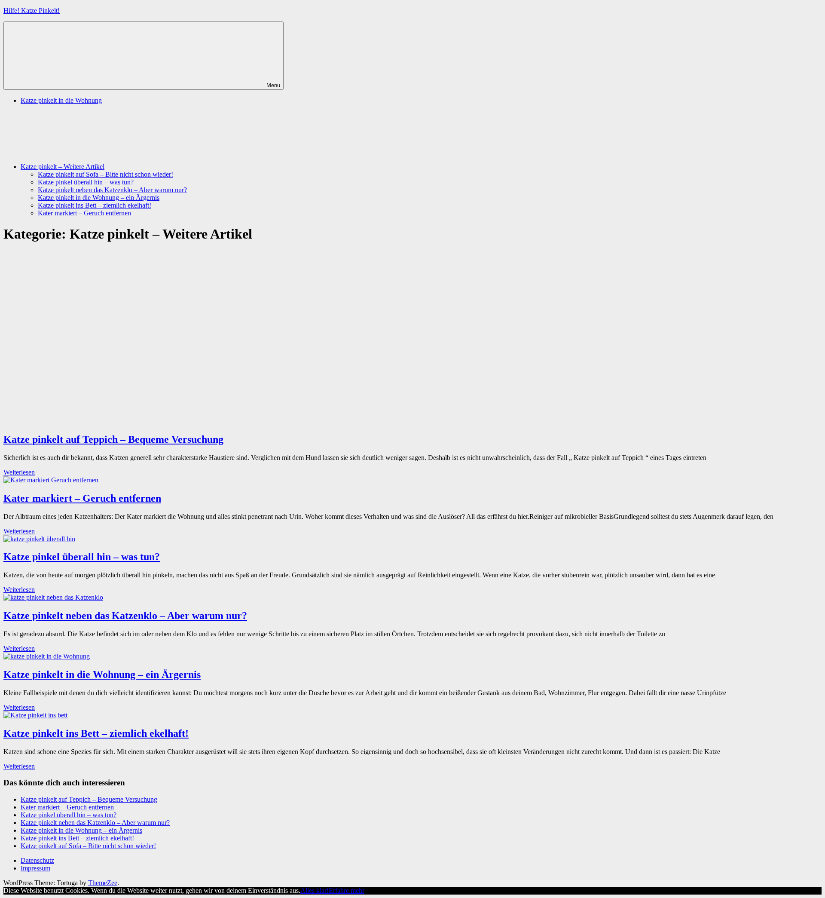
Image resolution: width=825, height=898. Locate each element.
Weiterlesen (19, 472)
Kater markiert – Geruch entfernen (84, 213)
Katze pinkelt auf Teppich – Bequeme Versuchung (113, 439)
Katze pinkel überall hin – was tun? (86, 182)
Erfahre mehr (346, 890)
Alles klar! (314, 890)
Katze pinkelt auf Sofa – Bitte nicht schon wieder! (105, 174)
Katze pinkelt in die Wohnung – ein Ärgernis (98, 197)
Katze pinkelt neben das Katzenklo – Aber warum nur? (112, 189)
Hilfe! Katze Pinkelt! (31, 10)
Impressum (35, 868)
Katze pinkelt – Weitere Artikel (62, 166)
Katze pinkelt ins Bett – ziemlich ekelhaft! (94, 205)
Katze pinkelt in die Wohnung (61, 100)
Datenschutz (37, 860)
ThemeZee (102, 882)
